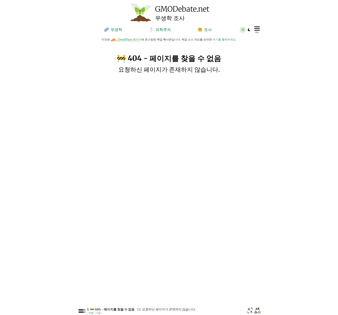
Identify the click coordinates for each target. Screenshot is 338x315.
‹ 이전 (90, 312)
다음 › (99, 312)
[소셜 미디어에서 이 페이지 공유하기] (258, 310)
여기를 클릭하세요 (224, 39)
